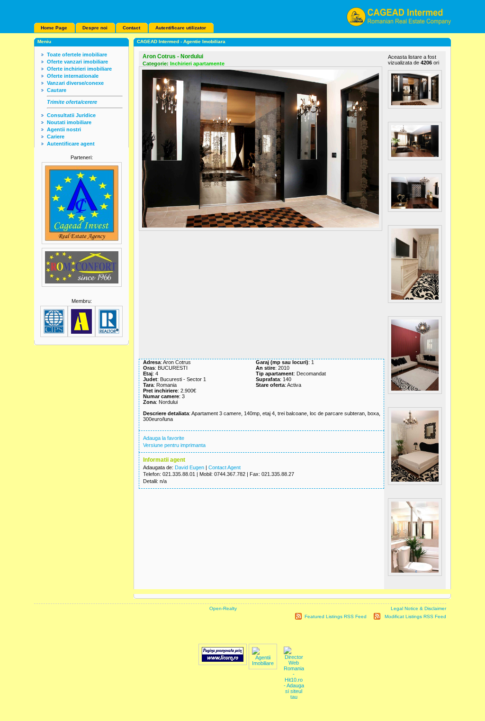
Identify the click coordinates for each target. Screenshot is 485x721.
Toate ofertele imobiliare (77, 54)
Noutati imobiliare (69, 122)
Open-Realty (223, 608)
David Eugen (189, 467)
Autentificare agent (71, 143)
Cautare (56, 90)
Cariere (55, 136)
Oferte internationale (73, 76)
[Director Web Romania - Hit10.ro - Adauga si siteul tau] (294, 697)
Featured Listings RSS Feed (336, 616)
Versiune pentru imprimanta (174, 445)
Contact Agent (224, 467)
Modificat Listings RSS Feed (415, 616)
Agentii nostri (64, 129)
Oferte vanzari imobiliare (77, 61)
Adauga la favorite (163, 438)
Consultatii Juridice (71, 115)
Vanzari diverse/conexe (75, 83)
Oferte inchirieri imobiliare (79, 69)
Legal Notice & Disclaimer (418, 608)
